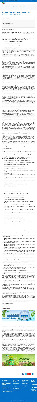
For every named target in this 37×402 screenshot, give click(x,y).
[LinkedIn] (32, 374)
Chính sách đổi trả (25, 385)
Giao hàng (15, 386)
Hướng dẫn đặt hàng (25, 383)
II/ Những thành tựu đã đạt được (8, 22)
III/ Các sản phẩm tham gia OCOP (8, 23)
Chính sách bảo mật (16, 383)
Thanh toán (15, 385)
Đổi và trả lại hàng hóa (16, 388)
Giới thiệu (7, 6)
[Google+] (28, 374)
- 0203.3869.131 (14, 0)
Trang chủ (3, 6)
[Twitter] (26, 374)
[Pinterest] (30, 374)
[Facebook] (23, 374)
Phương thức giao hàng (25, 386)
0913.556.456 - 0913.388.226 (7, 0)
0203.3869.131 (33, 390)
